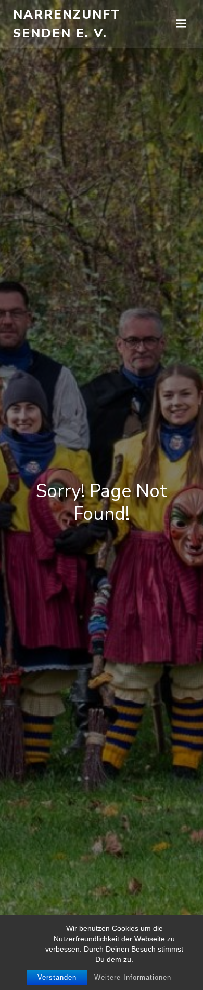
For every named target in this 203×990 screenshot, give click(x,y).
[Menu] (181, 24)
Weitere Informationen (132, 977)
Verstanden (57, 977)
